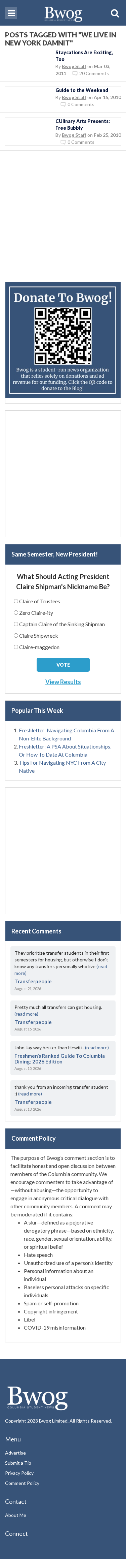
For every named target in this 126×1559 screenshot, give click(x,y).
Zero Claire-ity (36, 612)
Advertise (15, 1453)
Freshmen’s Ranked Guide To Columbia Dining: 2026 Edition (59, 1058)
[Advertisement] (63, 219)
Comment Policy (22, 1483)
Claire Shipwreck (38, 635)
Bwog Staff (74, 66)
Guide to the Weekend (81, 90)
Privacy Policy (19, 1473)
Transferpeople (33, 981)
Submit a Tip (18, 1463)
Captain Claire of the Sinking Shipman (62, 624)
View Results (63, 682)
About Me (15, 1515)
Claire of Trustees (39, 601)
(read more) (26, 1014)
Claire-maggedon (39, 647)
